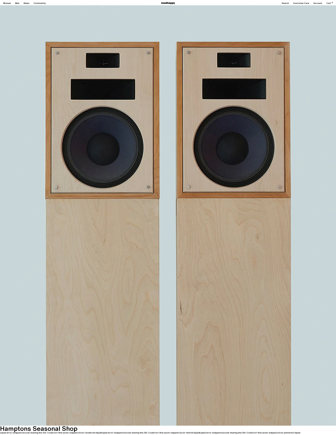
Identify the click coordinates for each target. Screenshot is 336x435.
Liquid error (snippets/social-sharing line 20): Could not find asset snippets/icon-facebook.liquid (50, 433)
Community (40, 3)
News (26, 3)
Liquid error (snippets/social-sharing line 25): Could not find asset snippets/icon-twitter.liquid (150, 433)
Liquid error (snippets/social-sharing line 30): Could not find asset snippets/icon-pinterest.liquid (249, 433)
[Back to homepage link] (168, 3)
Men (17, 3)
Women (7, 3)
